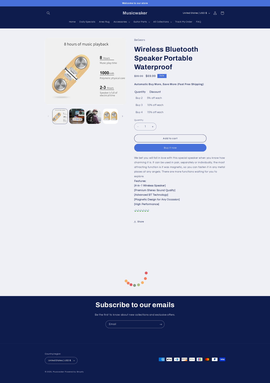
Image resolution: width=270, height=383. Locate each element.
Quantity (138, 120)
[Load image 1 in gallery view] (60, 116)
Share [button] (140, 222)
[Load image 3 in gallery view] (93, 116)
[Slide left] (48, 116)
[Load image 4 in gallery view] (110, 116)
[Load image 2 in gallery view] (76, 116)
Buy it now (170, 148)
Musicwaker (58, 372)
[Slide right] (122, 116)
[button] (48, 13)
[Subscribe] (160, 324)
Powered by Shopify (74, 372)
